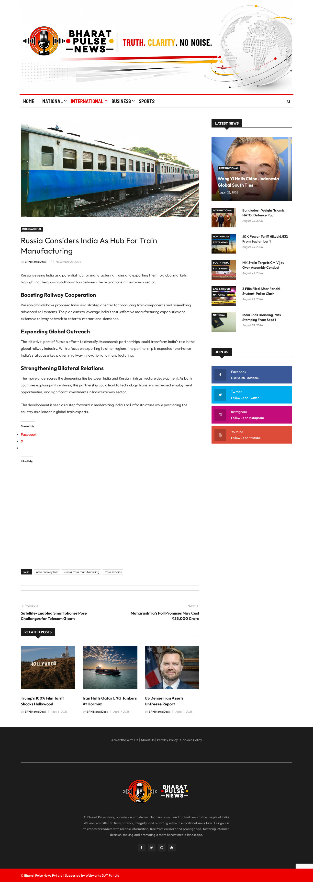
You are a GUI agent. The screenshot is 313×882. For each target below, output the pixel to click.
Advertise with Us (124, 740)
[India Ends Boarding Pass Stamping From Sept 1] (225, 323)
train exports (113, 572)
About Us (148, 740)
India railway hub (46, 572)
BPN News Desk (35, 262)
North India (221, 236)
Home (28, 101)
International (87, 101)
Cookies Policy (191, 740)
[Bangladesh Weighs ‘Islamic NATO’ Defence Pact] (225, 218)
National (52, 101)
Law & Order (221, 288)
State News (220, 242)
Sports (147, 101)
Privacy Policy (167, 740)
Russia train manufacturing (81, 572)
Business (121, 101)
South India (221, 262)
